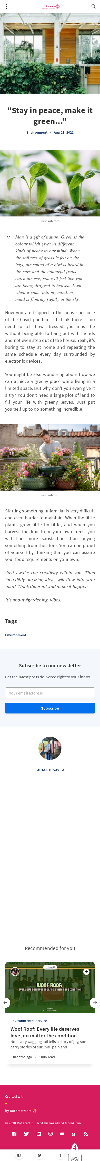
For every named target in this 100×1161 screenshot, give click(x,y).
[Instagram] (50, 1134)
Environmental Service (29, 1020)
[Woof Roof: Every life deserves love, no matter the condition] (37, 1054)
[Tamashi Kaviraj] (50, 748)
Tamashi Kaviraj (50, 769)
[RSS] (86, 1134)
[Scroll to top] (60, 1155)
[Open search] (93, 6)
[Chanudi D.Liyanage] (15, 971)
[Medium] (74, 1134)
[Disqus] (50, 866)
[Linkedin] (39, 1134)
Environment (36, 132)
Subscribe (50, 708)
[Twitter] (40, 1155)
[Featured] (86, 972)
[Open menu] (6, 6)
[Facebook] (19, 1155)
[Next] (95, 1003)
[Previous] (5, 1003)
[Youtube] (62, 1134)
